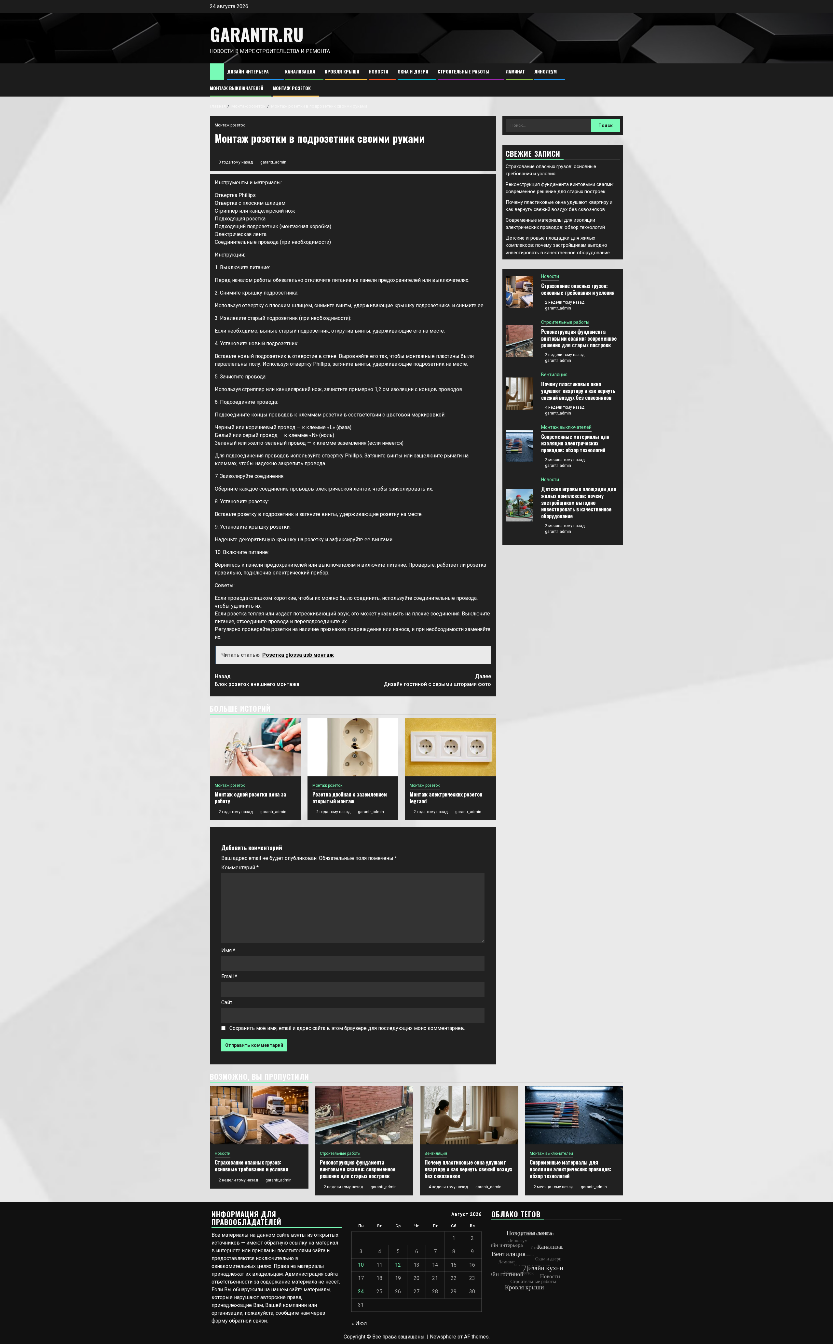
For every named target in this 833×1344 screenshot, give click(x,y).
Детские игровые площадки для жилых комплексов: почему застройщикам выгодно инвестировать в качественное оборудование (558, 245)
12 (398, 1265)
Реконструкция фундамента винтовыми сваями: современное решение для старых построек (579, 338)
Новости (378, 71)
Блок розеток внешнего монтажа (257, 680)
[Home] (217, 71)
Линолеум (545, 71)
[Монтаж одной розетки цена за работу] (255, 747)
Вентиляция (554, 374)
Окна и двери (413, 71)
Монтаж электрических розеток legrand (446, 797)
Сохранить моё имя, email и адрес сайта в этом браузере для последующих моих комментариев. (347, 1028)
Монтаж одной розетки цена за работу (250, 797)
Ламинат (515, 71)
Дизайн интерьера (248, 71)
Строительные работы (463, 71)
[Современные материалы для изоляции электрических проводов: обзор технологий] (519, 446)
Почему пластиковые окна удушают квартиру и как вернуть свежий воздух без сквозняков (578, 391)
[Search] (618, 80)
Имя (228, 950)
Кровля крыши (342, 71)
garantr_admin (273, 162)
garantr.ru (257, 34)
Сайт (226, 1002)
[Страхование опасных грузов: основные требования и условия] (519, 292)
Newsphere (443, 1337)
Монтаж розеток (292, 88)
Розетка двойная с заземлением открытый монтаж (349, 797)
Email (229, 976)
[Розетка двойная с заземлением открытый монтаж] (353, 747)
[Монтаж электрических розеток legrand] (450, 747)
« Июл (359, 1323)
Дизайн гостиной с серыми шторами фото (437, 680)
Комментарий (240, 867)
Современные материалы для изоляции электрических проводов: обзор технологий (575, 443)
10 (361, 1265)
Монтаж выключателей (236, 88)
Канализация (300, 71)
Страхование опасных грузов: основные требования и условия (578, 289)
